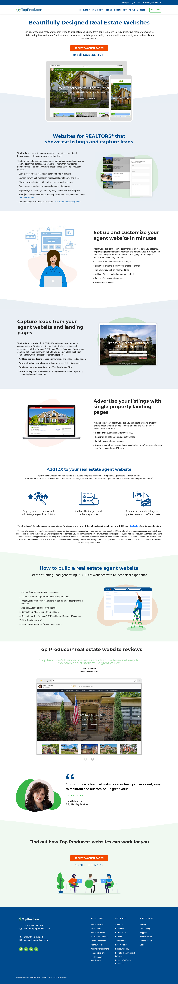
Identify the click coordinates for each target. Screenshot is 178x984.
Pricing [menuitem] (108, 10)
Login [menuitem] (142, 945)
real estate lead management (68, 201)
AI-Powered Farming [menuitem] (99, 937)
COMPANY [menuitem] (120, 918)
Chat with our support (33, 937)
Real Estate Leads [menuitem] (98, 933)
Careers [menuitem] (118, 937)
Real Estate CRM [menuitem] (97, 924)
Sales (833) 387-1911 (154, 3)
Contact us (135, 526)
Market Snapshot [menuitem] (98, 941)
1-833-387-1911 (93, 865)
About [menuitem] (132, 10)
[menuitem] (84, 11)
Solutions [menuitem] (97, 918)
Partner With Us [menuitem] (121, 933)
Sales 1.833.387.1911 (33, 925)
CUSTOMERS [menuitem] (146, 918)
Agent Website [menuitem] (97, 945)
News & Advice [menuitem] (146, 937)
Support (136, 3)
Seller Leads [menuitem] (96, 929)
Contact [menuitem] (141, 10)
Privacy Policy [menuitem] (121, 945)
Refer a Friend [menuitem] (146, 941)
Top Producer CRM (62, 367)
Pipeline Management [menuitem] (100, 949)
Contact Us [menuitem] (119, 929)
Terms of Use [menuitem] (120, 941)
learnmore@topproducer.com (37, 928)
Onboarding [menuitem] (145, 929)
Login (126, 3)
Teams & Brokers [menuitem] (98, 953)
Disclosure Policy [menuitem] (122, 949)
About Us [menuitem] (119, 924)
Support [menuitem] (143, 933)
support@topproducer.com (36, 940)
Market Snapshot (37, 374)
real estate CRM (26, 197)
